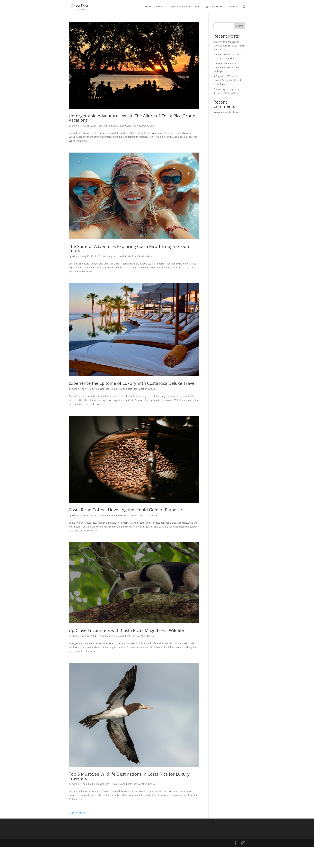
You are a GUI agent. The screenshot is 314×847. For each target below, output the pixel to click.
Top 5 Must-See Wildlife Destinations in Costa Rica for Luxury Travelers (129, 776)
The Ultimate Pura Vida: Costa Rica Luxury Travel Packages (226, 67)
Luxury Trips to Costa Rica (143, 515)
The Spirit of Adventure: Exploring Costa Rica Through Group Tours (129, 248)
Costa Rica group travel (111, 125)
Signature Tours (213, 6)
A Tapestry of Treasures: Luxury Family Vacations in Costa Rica (227, 80)
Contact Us (233, 6)
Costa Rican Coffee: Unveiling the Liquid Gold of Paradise (125, 510)
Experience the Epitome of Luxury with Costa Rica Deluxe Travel (132, 383)
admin (75, 125)
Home (147, 6)
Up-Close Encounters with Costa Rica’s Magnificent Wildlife (126, 630)
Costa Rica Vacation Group (139, 125)
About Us (160, 6)
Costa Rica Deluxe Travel (111, 388)
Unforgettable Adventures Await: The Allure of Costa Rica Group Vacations (132, 118)
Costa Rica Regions (180, 6)
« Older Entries (77, 812)
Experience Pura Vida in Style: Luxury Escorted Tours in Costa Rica (228, 45)
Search (240, 25)
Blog (197, 6)
